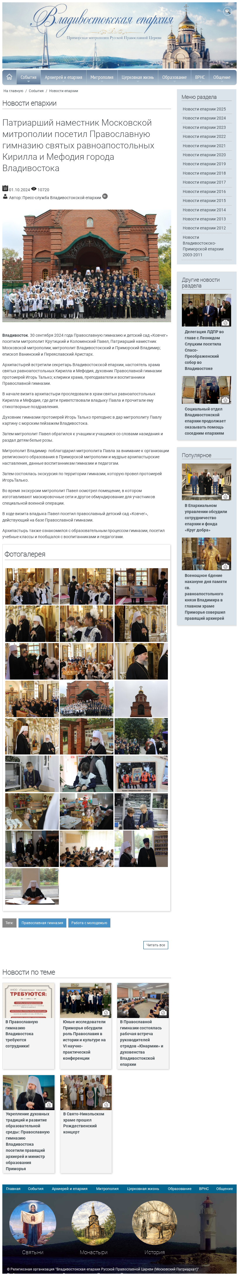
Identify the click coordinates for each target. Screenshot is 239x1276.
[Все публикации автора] (105, 197)
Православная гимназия (42, 923)
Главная (13, 1189)
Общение (222, 77)
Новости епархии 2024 (204, 118)
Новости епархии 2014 (204, 210)
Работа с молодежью (89, 923)
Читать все (156, 945)
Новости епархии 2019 (204, 164)
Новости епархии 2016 (204, 191)
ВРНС (200, 77)
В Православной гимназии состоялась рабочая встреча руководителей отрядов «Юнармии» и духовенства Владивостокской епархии (141, 1043)
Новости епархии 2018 (204, 173)
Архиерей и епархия (63, 77)
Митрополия (102, 77)
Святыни (32, 1252)
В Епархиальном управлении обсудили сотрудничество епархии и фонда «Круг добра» (206, 518)
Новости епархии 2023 (204, 127)
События (28, 77)
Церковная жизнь (138, 77)
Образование (174, 77)
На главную (13, 91)
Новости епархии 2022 (204, 136)
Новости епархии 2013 (204, 219)
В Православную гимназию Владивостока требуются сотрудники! (22, 1034)
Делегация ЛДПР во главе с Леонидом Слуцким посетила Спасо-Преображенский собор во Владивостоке (204, 350)
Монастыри (94, 1252)
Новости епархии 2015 (204, 200)
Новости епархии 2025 (204, 109)
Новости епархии (63, 91)
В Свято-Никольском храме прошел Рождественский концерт (83, 1123)
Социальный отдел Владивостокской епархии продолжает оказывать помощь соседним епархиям (205, 421)
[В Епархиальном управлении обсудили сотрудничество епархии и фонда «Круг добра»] (206, 499)
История (155, 1252)
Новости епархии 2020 (204, 154)
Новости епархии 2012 (204, 228)
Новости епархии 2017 (204, 182)
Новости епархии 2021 (204, 145)
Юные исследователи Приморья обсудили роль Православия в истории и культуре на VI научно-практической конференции (84, 1040)
